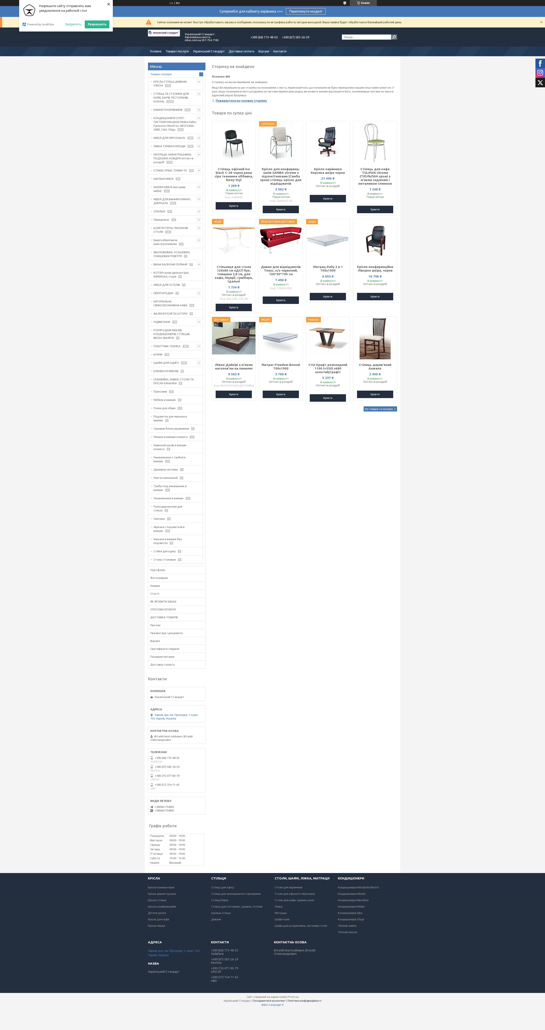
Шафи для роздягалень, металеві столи (301, 925)
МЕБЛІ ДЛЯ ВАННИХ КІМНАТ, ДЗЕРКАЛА (172, 201)
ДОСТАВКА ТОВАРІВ (164, 617)
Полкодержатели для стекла (167, 508)
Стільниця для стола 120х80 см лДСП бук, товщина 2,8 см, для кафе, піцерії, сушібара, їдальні (234, 274)
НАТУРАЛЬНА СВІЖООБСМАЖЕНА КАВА (170, 303)
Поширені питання (162, 656)
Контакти (280, 51)
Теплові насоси (347, 932)
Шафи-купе (282, 919)
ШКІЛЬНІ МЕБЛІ (163, 178)
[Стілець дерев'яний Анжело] (375, 338)
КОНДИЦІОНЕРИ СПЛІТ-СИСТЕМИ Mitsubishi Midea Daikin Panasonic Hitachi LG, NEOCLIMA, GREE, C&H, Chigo (174, 124)
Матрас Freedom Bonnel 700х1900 (281, 366)
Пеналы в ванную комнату (170, 436)
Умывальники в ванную (168, 498)
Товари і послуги (177, 51)
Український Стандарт (209, 51)
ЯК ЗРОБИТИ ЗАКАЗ (163, 601)
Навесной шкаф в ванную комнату (169, 447)
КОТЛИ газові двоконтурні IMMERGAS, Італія (171, 274)
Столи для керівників (288, 887)
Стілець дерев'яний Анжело (375, 366)
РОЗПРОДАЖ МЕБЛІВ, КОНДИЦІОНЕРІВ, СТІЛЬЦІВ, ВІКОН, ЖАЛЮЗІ (171, 334)
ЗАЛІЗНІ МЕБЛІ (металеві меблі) (169, 189)
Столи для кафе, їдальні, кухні (294, 900)
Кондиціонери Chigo (351, 919)
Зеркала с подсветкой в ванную (169, 528)
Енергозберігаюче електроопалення (165, 242)
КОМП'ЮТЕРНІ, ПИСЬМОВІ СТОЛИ (170, 229)
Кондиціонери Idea (350, 912)
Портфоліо (157, 569)
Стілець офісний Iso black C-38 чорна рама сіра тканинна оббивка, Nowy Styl (234, 174)
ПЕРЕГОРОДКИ (163, 293)
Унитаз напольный (165, 477)
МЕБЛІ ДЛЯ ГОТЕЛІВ (166, 284)
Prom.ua (293, 996)
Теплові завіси (347, 925)
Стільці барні (219, 900)
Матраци (281, 912)
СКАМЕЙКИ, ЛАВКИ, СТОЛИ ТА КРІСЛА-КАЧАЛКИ (173, 381)
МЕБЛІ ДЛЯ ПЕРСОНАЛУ (169, 137)
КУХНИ (157, 354)
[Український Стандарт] (164, 37)
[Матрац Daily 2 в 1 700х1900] (328, 240)
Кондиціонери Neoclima (353, 900)
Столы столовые (164, 559)
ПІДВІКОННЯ (161, 321)
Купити (233, 205)
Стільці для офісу (222, 887)
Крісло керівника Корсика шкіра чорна (328, 170)
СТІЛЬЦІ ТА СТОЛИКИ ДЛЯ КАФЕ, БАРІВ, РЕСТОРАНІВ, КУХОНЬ (171, 97)
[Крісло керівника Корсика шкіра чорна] (328, 142)
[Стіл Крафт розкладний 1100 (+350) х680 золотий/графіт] (328, 338)
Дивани (216, 919)
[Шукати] (394, 37)
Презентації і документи (166, 633)
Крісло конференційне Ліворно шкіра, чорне (375, 268)
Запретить (73, 24)
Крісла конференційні (162, 906)
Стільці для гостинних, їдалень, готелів (236, 906)
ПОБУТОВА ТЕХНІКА (167, 346)
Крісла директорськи (162, 893)
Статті (154, 593)
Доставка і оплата (241, 51)
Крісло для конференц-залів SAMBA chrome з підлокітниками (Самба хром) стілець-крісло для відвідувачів (280, 176)
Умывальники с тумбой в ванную (169, 459)
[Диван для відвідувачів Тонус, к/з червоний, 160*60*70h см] (281, 240)
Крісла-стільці (157, 900)
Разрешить (97, 24)
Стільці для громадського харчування (236, 893)
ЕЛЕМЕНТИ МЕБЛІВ (165, 371)
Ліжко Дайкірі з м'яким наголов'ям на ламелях (234, 366)
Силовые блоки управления (171, 428)
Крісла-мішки (156, 925)
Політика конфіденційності (304, 1000)
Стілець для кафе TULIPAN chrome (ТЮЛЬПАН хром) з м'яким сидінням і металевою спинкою (375, 176)
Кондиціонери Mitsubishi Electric (358, 887)
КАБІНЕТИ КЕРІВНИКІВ (167, 109)
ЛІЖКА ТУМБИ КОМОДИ (169, 146)
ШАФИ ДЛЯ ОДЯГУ (166, 362)
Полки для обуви (164, 408)
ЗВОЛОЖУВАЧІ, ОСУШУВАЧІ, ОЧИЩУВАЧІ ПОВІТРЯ (171, 254)
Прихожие (160, 391)
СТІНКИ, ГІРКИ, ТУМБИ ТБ (170, 170)
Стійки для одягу (164, 551)
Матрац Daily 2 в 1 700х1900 (328, 268)
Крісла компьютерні (161, 887)
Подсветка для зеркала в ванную (170, 418)
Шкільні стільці (221, 912)
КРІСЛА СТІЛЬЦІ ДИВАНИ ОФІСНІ (170, 83)
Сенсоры (159, 518)
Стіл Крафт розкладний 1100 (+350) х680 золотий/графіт (327, 368)
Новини (155, 585)
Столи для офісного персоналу (295, 893)
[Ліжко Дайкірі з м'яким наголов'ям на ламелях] (234, 338)
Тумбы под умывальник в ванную (170, 488)
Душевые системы (165, 469)
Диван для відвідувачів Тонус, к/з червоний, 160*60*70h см (281, 270)
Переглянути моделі (305, 11)
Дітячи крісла (157, 912)
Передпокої (161, 219)
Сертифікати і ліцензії (164, 648)
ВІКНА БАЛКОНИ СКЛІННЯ (170, 264)
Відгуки (263, 51)
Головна (155, 51)
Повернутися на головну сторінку (241, 100)
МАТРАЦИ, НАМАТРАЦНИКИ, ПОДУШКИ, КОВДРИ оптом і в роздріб (173, 158)
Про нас (155, 625)
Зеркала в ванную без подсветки (167, 541)
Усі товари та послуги (379, 408)
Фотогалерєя (159, 577)
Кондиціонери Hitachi (352, 893)
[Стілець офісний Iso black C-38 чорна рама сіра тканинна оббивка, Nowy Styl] (234, 142)
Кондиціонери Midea (351, 906)
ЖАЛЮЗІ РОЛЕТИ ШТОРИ (170, 313)
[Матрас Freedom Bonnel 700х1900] (281, 338)
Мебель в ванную (164, 399)
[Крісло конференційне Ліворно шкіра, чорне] (375, 240)
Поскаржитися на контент (269, 1000)
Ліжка (278, 906)
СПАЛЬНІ (159, 211)
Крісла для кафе (158, 919)
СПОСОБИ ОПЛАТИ (163, 609)
